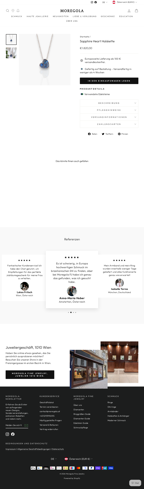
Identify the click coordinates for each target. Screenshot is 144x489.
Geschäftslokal (47, 402)
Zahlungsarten (109, 124)
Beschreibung (109, 103)
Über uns (72, 21)
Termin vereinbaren (49, 407)
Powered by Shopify (72, 478)
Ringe (110, 402)
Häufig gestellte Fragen (51, 420)
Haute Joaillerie (38, 16)
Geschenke (108, 16)
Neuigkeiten (61, 16)
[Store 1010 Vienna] (13, 10)
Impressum (11, 449)
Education (126, 16)
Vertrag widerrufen (49, 429)
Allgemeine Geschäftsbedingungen (33, 449)
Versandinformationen (109, 117)
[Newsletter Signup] (26, 425)
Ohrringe (112, 407)
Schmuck (16, 16)
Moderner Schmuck (117, 420)
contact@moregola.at (50, 411)
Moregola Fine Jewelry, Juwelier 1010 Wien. (30, 374)
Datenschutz (58, 449)
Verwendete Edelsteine (97, 94)
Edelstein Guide (81, 423)
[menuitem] (17, 16)
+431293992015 (47, 416)
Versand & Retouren (49, 425)
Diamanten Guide (82, 418)
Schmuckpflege (81, 427)
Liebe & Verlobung (85, 16)
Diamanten (79, 409)
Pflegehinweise (109, 110)
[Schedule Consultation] (18, 10)
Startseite (84, 36)
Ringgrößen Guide (82, 414)
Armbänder (113, 411)
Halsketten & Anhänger (118, 416)
